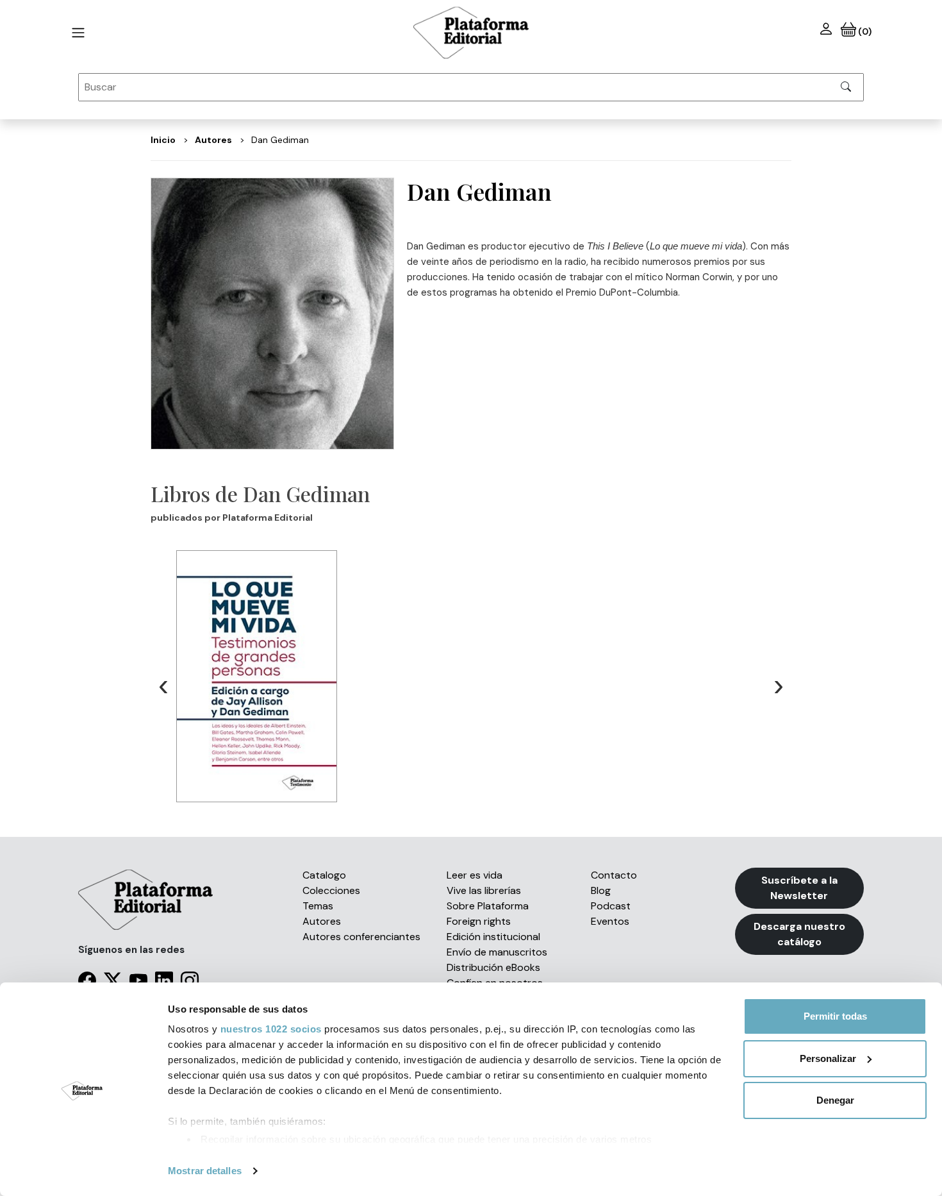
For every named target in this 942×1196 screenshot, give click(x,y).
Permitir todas (835, 1016)
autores (213, 140)
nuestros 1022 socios (271, 1028)
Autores (321, 921)
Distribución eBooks (493, 967)
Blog (601, 890)
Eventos (610, 921)
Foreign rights (479, 921)
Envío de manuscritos (497, 952)
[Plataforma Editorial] (471, 32)
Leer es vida (474, 875)
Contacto (614, 875)
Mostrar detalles (205, 1170)
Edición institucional (493, 936)
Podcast (611, 906)
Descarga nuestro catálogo (799, 934)
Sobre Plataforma (488, 906)
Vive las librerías (484, 890)
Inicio (163, 140)
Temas (317, 906)
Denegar (835, 1100)
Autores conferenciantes (361, 936)
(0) (863, 31)
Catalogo (324, 875)
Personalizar (828, 1058)
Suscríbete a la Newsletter (799, 887)
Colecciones (331, 890)
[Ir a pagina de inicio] (78, 32)
